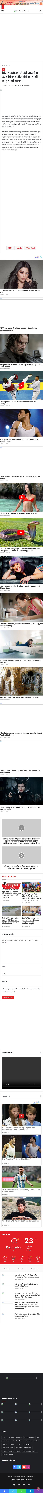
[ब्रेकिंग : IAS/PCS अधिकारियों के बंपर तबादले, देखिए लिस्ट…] (7, 1287)
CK (34, 1476)
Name (4, 966)
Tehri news (19, 1447)
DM (38, 1437)
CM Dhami (11, 1437)
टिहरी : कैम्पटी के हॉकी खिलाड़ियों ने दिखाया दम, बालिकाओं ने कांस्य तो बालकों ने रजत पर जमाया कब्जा (31, 897)
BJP (4, 1437)
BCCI (11, 248)
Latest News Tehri (17, 1441)
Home (5, 65)
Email (4, 974)
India (20, 248)
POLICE (12, 1444)
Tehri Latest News (8, 1447)
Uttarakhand (27, 1447)
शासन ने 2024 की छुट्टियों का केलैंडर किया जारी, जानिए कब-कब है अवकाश (27, 1276)
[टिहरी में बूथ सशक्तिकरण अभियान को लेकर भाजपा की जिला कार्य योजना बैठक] (21, 1422)
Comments (35, 1269)
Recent (20, 1269)
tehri (18, 1444)
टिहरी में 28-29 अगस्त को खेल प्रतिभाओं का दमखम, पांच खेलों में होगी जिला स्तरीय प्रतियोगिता (11, 895)
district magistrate (29, 1437)
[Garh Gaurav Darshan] (21, 11)
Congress (19, 1437)
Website (4, 981)
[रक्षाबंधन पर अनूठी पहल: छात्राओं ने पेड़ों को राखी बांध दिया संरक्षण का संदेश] (21, 1406)
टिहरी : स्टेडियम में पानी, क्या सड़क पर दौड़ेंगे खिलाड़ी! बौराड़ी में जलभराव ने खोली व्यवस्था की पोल (11, 921)
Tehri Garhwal (26, 1444)
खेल (9, 65)
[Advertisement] (21, 36)
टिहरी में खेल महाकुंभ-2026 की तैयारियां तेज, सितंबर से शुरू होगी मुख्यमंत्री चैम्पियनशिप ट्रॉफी (31, 921)
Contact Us (28, 1479)
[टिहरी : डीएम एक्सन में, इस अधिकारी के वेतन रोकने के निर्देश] (7, 1317)
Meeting (5, 1444)
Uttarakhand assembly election (11, 1451)
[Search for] (41, 12)
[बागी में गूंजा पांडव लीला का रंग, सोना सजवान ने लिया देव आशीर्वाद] (35, 1414)
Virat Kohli (31, 248)
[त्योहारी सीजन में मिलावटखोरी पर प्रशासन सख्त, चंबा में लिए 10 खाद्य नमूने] (21, 1414)
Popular (7, 1269)
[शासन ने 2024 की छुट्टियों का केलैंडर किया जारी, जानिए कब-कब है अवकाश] (7, 1278)
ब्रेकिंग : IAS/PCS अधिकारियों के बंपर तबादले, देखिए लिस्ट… (26, 1285)
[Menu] (3, 12)
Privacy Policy (20, 1479)
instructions (6, 1441)
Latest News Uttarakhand (32, 1441)
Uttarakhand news (8, 1454)
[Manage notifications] (38, 1488)
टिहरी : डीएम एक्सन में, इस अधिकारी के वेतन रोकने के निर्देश (27, 1315)
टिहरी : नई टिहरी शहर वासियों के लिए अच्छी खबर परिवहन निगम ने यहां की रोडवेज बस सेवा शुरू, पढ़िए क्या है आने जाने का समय (27, 1306)
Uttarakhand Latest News (30, 1451)
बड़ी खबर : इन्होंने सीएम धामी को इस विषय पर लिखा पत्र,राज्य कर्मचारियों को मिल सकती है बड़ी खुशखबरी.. (27, 1295)
